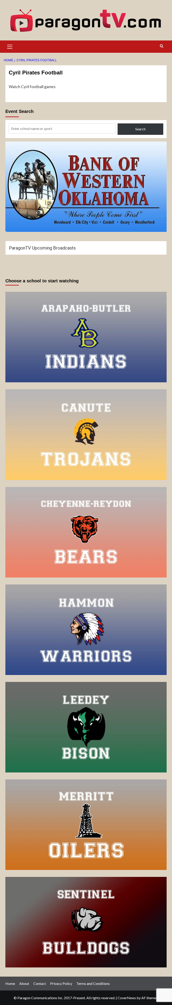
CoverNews (127, 998)
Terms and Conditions (93, 983)
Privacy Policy (61, 983)
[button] (9, 46)
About (24, 983)
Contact (39, 983)
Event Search (19, 111)
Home (10, 983)
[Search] (161, 46)
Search (140, 129)
